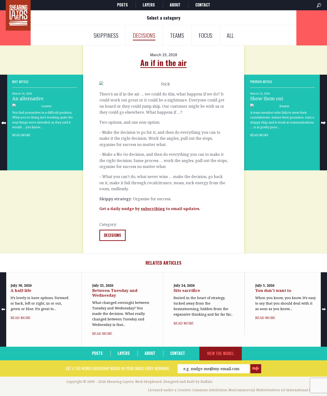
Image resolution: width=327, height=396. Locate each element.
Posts (122, 5)
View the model (220, 353)
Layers (149, 5)
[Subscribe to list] (255, 368)
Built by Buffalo (199, 381)
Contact (202, 5)
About (175, 5)
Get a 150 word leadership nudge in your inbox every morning (117, 368)
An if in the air (163, 62)
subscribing (153, 208)
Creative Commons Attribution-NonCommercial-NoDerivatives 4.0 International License (249, 390)
